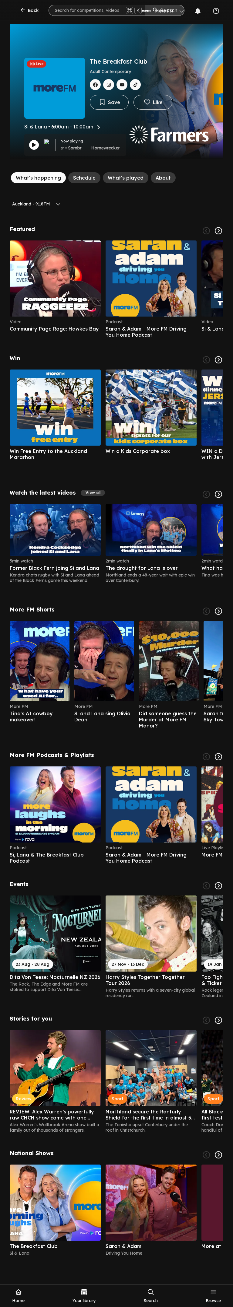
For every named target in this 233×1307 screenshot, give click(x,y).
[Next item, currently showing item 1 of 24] (218, 494)
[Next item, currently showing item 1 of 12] (218, 757)
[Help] (216, 11)
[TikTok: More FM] (135, 84)
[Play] (34, 145)
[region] (116, 289)
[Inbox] (198, 11)
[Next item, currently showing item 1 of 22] (218, 611)
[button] (93, 493)
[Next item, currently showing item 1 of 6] (218, 231)
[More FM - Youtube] (121, 84)
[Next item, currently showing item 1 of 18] (218, 1020)
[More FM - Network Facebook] (95, 84)
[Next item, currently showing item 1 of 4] (218, 1155)
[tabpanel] (116, 740)
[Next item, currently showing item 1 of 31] (218, 886)
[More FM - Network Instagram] (108, 84)
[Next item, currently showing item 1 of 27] (218, 360)
